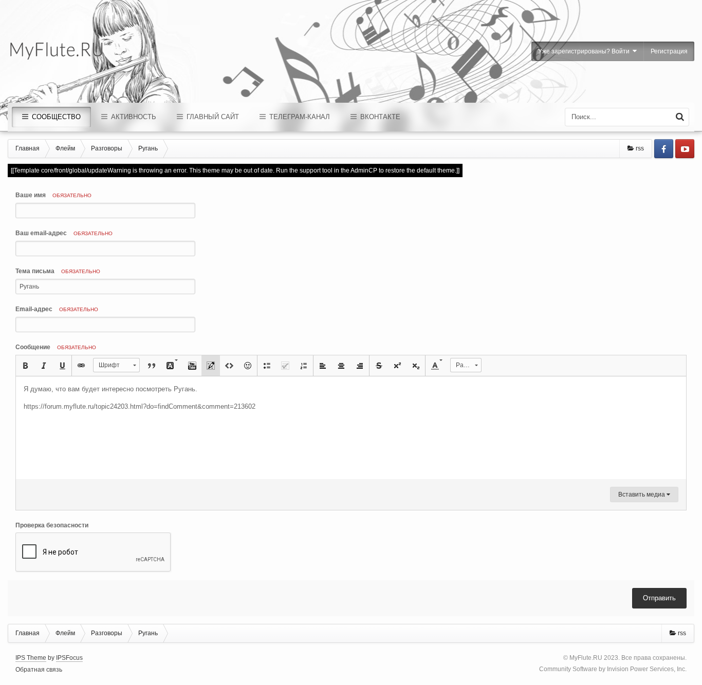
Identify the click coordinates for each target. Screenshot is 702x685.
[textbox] (351, 427)
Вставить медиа (642, 494)
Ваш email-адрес (64, 233)
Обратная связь (38, 669)
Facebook (663, 148)
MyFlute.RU (585, 657)
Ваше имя (53, 195)
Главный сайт (211, 117)
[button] (25, 365)
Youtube (684, 148)
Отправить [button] (659, 598)
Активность (132, 117)
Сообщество (55, 117)
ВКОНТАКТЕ (379, 117)
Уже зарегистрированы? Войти (585, 51)
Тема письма (57, 271)
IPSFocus (69, 657)
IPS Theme (30, 657)
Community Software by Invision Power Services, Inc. (613, 669)
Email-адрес (56, 309)
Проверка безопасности (51, 525)
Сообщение (55, 347)
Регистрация (669, 51)
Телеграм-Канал (298, 117)
